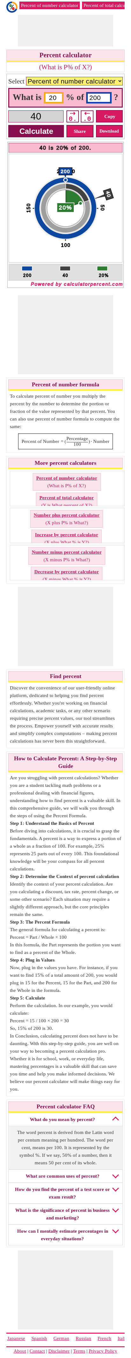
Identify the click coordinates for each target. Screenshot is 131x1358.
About (20, 1351)
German (61, 1338)
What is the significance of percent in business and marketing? (62, 1214)
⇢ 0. (73, 116)
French (104, 1338)
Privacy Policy (103, 1351)
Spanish (39, 1338)
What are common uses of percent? (63, 1176)
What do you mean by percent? (62, 1119)
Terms (79, 1351)
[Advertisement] (69, 31)
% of (76, 97)
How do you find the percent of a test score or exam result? (62, 1193)
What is (28, 97)
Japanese (16, 1338)
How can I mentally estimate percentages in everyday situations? (62, 1235)
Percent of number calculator (49, 5)
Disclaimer (59, 1351)
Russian (83, 1338)
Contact (37, 1351)
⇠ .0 (87, 116)
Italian (124, 1338)
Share (80, 131)
